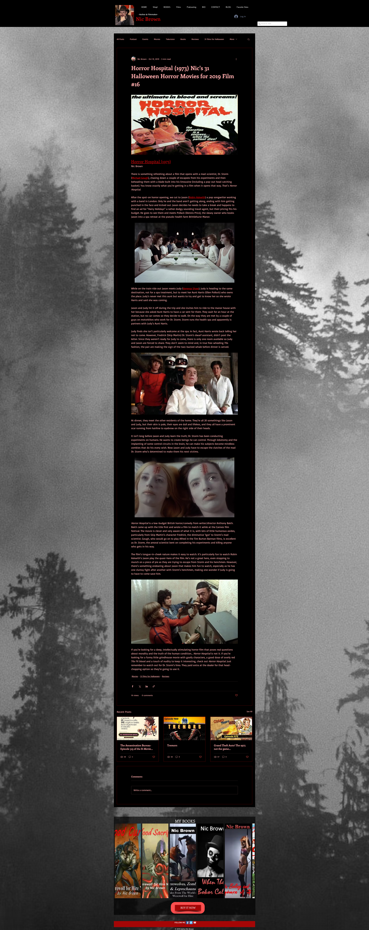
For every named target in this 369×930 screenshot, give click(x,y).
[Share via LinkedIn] (146, 686)
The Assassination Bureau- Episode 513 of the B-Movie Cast (135, 747)
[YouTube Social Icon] (194, 922)
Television (170, 39)
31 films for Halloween (214, 39)
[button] (248, 39)
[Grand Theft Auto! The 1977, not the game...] (231, 728)
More (232, 39)
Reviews (195, 39)
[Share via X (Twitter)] (139, 686)
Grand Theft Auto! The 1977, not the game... (230, 747)
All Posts (120, 39)
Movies (157, 39)
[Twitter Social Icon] (191, 922)
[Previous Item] (119, 861)
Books (183, 39)
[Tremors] (184, 728)
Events (145, 39)
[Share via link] (153, 686)
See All (249, 711)
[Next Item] (249, 861)
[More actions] (236, 59)
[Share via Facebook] (132, 686)
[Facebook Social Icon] (187, 922)
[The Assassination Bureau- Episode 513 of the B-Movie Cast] (138, 728)
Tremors (172, 745)
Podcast (133, 39)
